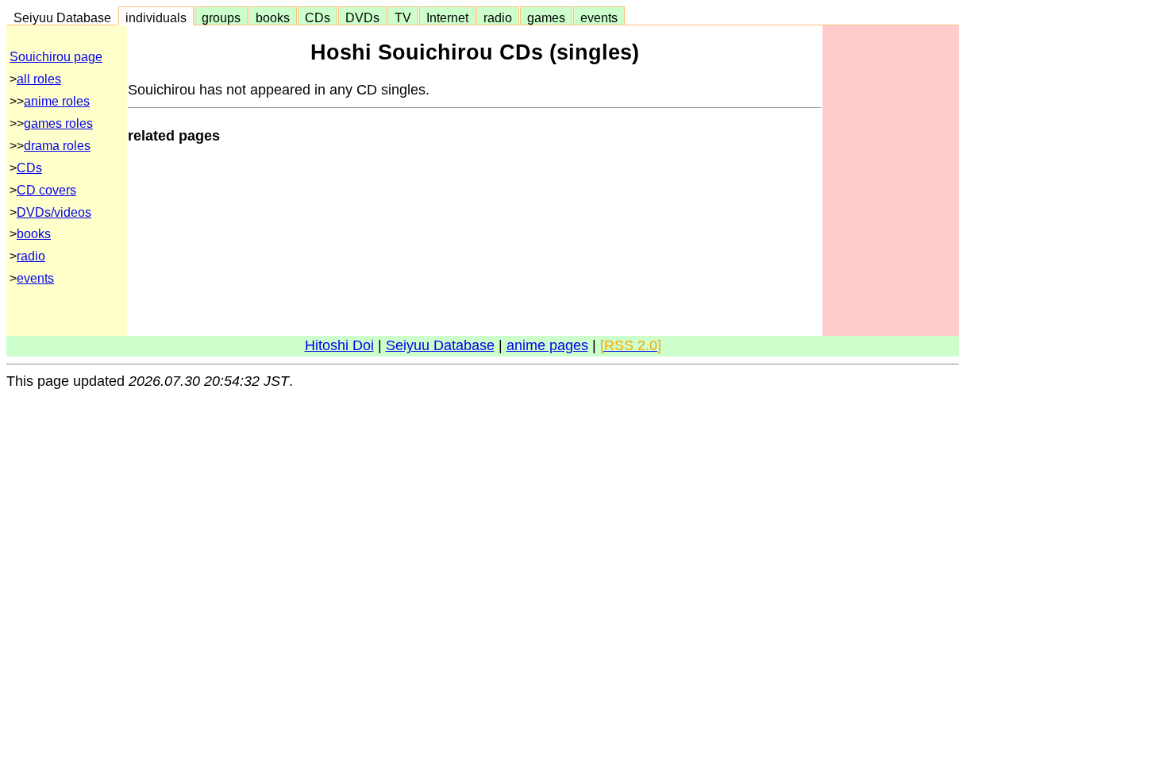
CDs (317, 17)
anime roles (57, 101)
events (599, 17)
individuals (156, 17)
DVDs (362, 17)
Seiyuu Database (62, 17)
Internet (447, 17)
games (546, 17)
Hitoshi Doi (339, 345)
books (272, 17)
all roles (39, 79)
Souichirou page (56, 57)
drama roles (57, 145)
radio (497, 17)
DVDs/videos (54, 212)
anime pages (547, 345)
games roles (58, 123)
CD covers (46, 190)
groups (221, 17)
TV (403, 17)
